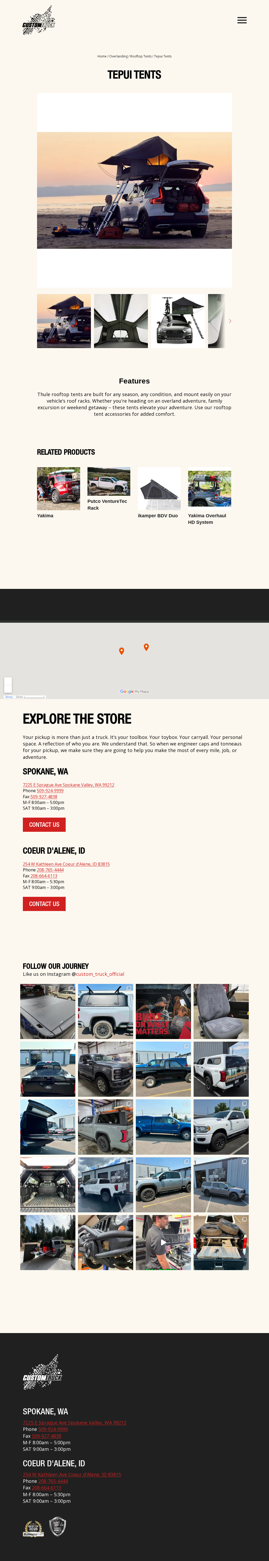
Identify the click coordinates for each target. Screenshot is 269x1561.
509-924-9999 (50, 790)
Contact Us (44, 825)
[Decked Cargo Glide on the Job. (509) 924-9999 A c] (47, 1242)
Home (102, 56)
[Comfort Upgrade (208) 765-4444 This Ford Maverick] (221, 1011)
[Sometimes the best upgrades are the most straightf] (163, 1184)
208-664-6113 (43, 876)
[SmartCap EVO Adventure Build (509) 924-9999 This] (105, 1011)
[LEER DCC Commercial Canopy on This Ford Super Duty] (163, 1126)
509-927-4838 (43, 797)
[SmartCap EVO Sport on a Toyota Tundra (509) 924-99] (47, 1184)
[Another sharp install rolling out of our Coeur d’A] (221, 1069)
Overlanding (118, 56)
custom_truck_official (100, 974)
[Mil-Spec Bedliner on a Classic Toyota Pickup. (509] (163, 1069)
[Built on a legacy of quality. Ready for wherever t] (163, 1011)
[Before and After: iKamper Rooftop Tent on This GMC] (105, 1184)
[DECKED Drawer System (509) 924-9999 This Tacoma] (221, 1242)
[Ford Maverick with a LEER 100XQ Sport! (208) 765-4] (221, 1184)
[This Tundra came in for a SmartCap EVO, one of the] (105, 1126)
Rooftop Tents (141, 56)
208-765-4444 (50, 870)
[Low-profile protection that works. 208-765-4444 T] (47, 1011)
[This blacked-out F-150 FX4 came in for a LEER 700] (47, 1069)
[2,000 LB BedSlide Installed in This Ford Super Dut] (47, 1126)
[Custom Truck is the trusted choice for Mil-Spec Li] (221, 1126)
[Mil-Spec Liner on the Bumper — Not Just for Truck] (105, 1242)
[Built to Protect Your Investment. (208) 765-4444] (105, 1069)
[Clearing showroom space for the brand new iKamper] (163, 1242)
